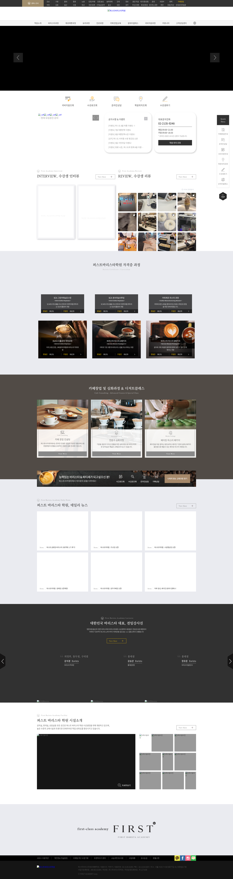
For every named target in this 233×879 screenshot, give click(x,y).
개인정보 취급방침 (61, 858)
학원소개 (37, 23)
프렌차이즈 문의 (100, 858)
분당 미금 (136, 1)
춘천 (153, 1)
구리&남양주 (100, 5)
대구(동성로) (144, 1)
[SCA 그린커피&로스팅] (64, 296)
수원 (74, 5)
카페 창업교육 (115, 23)
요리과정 (86, 23)
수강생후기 (223, 174)
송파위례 (109, 1)
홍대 (65, 1)
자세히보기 (126, 785)
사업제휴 (132, 858)
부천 (48, 5)
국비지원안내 (223, 154)
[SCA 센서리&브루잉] (117, 296)
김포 (56, 5)
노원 (83, 1)
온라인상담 (223, 144)
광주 (127, 5)
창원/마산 (170, 5)
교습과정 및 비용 (117, 858)
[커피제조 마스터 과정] (171, 296)
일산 (65, 5)
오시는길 (144, 858)
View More (102, 177)
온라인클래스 (223, 183)
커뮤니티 (165, 23)
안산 (83, 5)
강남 (48, 1)
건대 (118, 1)
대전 (118, 5)
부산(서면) (135, 5)
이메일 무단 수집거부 (80, 858)
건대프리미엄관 (181, 5)
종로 (74, 1)
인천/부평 (92, 1)
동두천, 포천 (153, 5)
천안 (162, 5)
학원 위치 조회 (175, 142)
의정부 (162, 1)
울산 (109, 5)
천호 (127, 1)
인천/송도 (100, 1)
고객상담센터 (181, 23)
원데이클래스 (133, 23)
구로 (56, 1)
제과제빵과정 (70, 23)
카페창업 (181, 1)
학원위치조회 (223, 164)
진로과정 (99, 23)
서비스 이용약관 (43, 858)
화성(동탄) (144, 5)
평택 (170, 1)
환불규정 (156, 858)
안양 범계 (92, 5)
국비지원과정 (150, 23)
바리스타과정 (53, 23)
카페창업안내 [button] (223, 134)
